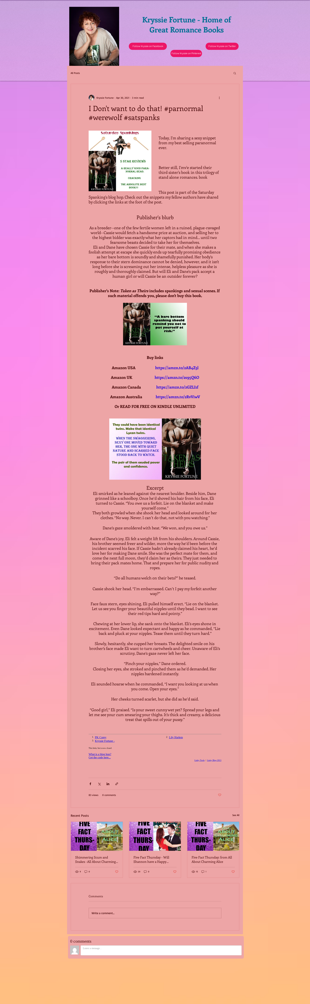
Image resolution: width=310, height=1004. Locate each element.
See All (235, 815)
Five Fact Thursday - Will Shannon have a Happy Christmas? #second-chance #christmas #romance (153, 859)
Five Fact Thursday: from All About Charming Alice (212, 859)
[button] (222, 46)
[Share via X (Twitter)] (99, 784)
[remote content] (155, 749)
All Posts (75, 72)
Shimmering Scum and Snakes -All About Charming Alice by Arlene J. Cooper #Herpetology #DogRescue (95, 859)
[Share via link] (116, 784)
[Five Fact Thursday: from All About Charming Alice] (213, 836)
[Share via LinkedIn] (108, 784)
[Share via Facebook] (90, 784)
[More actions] (219, 97)
